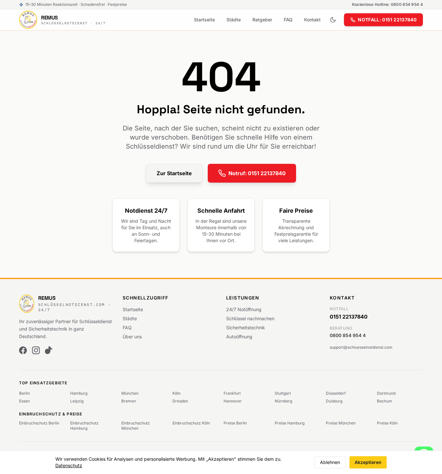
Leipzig (76, 401)
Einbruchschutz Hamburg (84, 426)
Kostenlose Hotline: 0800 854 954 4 (387, 4)
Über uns (132, 336)
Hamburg (78, 393)
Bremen (128, 401)
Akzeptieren (368, 462)
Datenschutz (68, 465)
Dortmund (386, 393)
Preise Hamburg (289, 423)
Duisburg (334, 401)
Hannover (233, 401)
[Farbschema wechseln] (333, 20)
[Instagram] (36, 350)
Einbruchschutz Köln (191, 423)
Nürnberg (283, 401)
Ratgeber (262, 19)
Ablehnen (330, 462)
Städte (234, 19)
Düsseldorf (336, 393)
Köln (176, 393)
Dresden (180, 401)
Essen (24, 401)
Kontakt (312, 19)
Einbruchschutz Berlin (39, 423)
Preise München (341, 423)
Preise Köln (387, 423)
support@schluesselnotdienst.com (361, 347)
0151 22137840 (349, 316)
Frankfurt (232, 393)
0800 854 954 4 (348, 335)
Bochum (384, 401)
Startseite (204, 19)
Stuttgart (283, 393)
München (129, 393)
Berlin (24, 393)
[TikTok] (49, 350)
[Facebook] (23, 350)
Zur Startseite (174, 173)
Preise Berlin (235, 423)
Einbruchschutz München (135, 426)
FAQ (288, 19)
